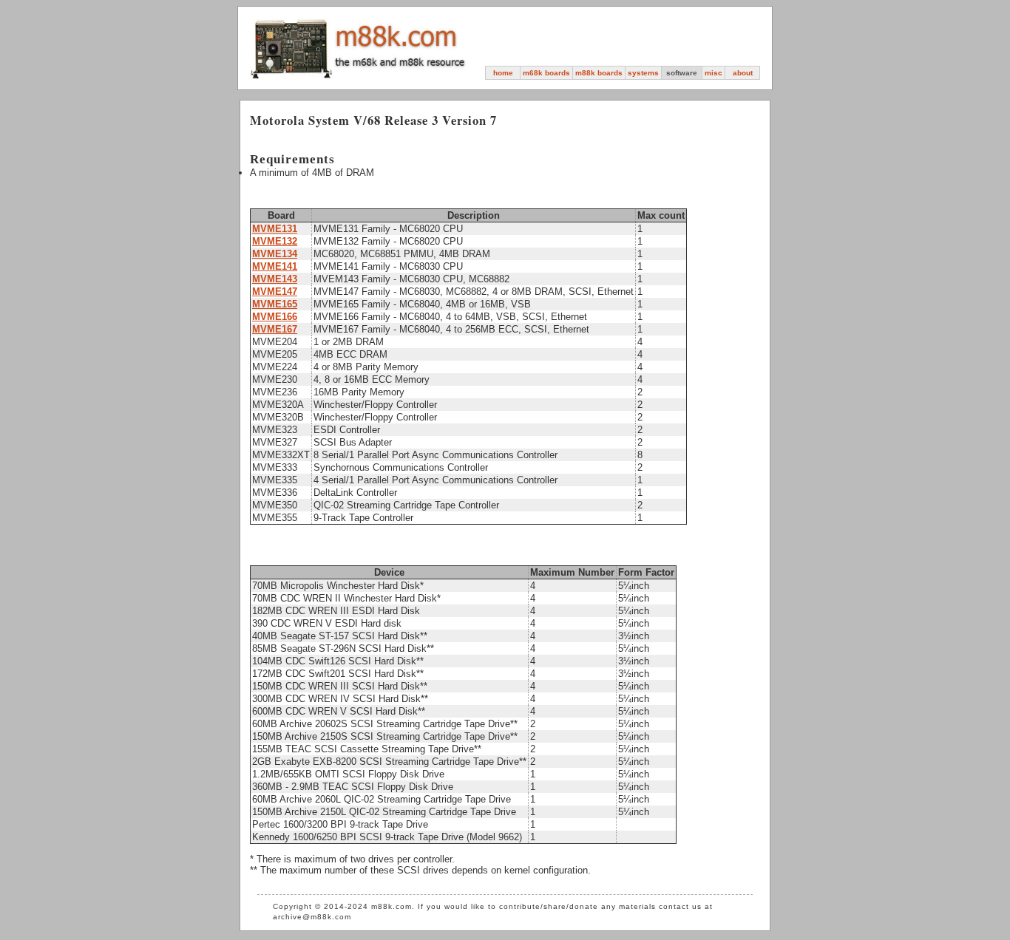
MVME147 (274, 291)
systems (643, 73)
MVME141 (274, 266)
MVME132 (274, 241)
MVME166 (274, 316)
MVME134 (274, 253)
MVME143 (274, 279)
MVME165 (274, 304)
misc (713, 73)
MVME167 (274, 329)
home (503, 73)
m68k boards (546, 73)
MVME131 (274, 228)
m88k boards (599, 73)
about (743, 73)
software (681, 73)
